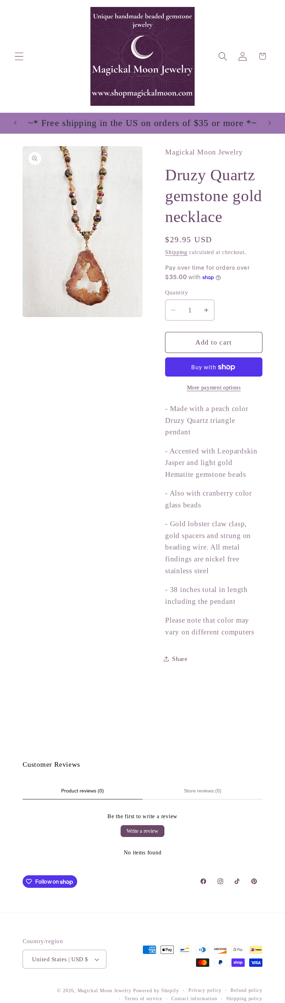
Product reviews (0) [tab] (82, 790)
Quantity (176, 292)
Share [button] (180, 658)
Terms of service (143, 998)
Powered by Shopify (156, 990)
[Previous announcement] (15, 123)
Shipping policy (244, 998)
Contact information (194, 998)
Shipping (176, 252)
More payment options (214, 387)
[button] (19, 56)
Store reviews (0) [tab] (202, 790)
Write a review (142, 831)
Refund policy (246, 990)
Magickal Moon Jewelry (104, 990)
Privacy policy (204, 990)
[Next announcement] (269, 123)
